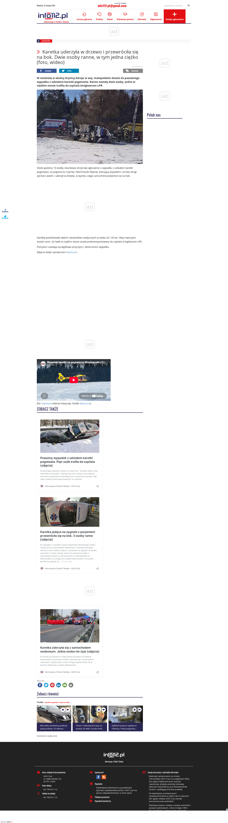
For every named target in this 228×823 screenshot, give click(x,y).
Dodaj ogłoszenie (175, 19)
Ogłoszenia (156, 19)
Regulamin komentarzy (103, 800)
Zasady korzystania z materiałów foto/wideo (163, 772)
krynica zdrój (64, 702)
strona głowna (84, 19)
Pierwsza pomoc (125, 19)
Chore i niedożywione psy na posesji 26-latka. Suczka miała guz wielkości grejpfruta (89, 728)
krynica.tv (72, 252)
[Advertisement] (114, 817)
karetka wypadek (51, 702)
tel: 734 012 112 (50, 789)
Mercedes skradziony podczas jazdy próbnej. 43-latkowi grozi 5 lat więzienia (53, 728)
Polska (99, 19)
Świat (110, 19)
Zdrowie (142, 19)
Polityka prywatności (102, 797)
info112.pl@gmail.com (112, 5)
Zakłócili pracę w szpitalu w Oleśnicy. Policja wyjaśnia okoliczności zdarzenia (124, 728)
